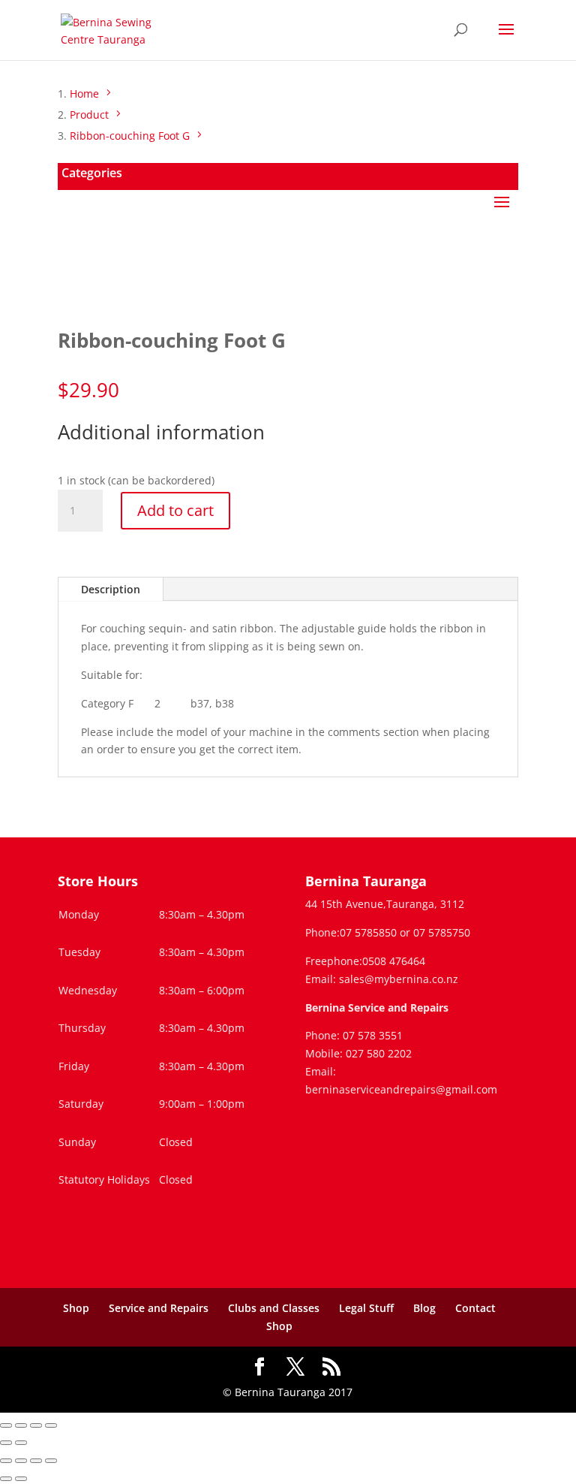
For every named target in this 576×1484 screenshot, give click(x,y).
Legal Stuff (366, 1308)
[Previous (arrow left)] (6, 1442)
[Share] (36, 1425)
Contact (475, 1308)
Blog (424, 1308)
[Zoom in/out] (6, 1425)
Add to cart (175, 510)
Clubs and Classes (274, 1308)
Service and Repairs (158, 1308)
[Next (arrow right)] (21, 1442)
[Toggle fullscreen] (21, 1425)
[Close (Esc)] (51, 1425)
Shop (76, 1308)
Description (110, 589)
